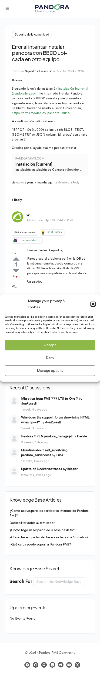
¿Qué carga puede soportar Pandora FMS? (40, 544)
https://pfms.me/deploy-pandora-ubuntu (41, 113)
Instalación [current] (33, 164)
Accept (50, 345)
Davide (82, 436)
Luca (59, 455)
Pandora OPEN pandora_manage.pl (46, 436)
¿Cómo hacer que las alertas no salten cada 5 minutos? (49, 537)
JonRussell (29, 403)
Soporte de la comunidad (32, 34)
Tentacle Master (30, 240)
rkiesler (72, 469)
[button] (93, 304)
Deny (50, 357)
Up (16, 259)
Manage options (50, 370)
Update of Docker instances (41, 469)
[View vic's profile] (17, 216)
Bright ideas (54, 232)
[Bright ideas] (43, 232)
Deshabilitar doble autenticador (32, 523)
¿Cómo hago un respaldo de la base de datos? (43, 530)
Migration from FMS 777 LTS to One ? (49, 398)
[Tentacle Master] (15, 240)
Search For (21, 581)
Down (16, 270)
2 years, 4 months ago (38, 182)
